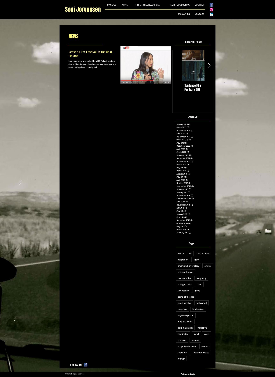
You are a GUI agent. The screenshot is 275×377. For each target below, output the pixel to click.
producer (182, 340)
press (206, 334)
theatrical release (201, 352)
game (197, 290)
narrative (202, 327)
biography (201, 278)
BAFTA (181, 253)
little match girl (185, 327)
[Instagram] (211, 9)
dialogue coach (185, 284)
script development (187, 346)
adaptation (183, 259)
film (199, 284)
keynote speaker (186, 315)
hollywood (202, 303)
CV (190, 253)
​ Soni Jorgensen (83, 9)
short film (182, 352)
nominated (183, 334)
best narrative (184, 278)
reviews (195, 340)
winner (181, 358)
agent (196, 259)
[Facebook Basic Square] (211, 5)
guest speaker (184, 303)
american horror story (188, 265)
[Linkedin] (211, 14)
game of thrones (186, 296)
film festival (183, 290)
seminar (205, 346)
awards (207, 265)
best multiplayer (185, 272)
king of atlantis (185, 321)
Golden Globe (203, 253)
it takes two (198, 309)
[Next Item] (209, 65)
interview (182, 309)
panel (196, 334)
